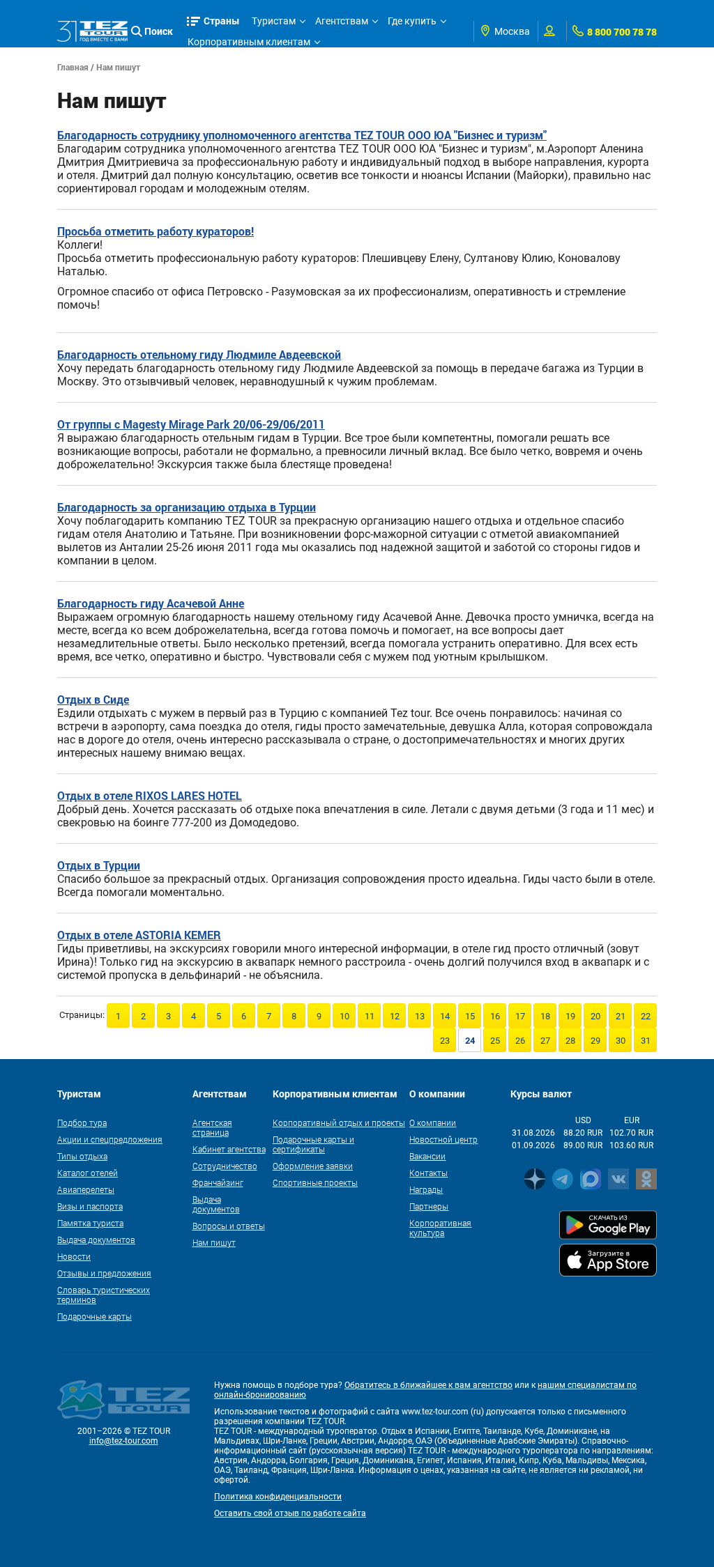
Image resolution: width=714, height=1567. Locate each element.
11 (369, 1016)
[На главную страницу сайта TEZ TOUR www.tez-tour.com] (92, 32)
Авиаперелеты (85, 1189)
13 (420, 1016)
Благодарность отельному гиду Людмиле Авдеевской (199, 354)
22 (646, 1016)
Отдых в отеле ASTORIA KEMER (139, 934)
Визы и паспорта (90, 1206)
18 (545, 1016)
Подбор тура (82, 1122)
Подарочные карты (94, 1316)
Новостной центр (443, 1139)
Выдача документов (96, 1239)
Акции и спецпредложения (109, 1139)
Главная (73, 66)
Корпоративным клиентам (249, 41)
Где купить (412, 20)
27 (545, 1040)
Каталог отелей (87, 1172)
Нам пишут (214, 1242)
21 (620, 1016)
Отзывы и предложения (104, 1273)
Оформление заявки (313, 1165)
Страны (222, 20)
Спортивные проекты (315, 1182)
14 (445, 1016)
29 (595, 1040)
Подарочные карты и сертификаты (313, 1144)
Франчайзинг (217, 1182)
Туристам (274, 20)
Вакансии (427, 1155)
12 (395, 1016)
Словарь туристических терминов (103, 1294)
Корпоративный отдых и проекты (339, 1122)
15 (470, 1016)
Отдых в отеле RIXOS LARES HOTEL (149, 795)
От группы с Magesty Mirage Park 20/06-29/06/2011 (191, 424)
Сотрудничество (224, 1165)
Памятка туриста (90, 1222)
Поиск (158, 31)
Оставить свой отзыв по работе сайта (290, 1513)
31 (646, 1040)
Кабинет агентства (229, 1149)
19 (570, 1016)
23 (445, 1040)
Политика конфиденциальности (278, 1497)
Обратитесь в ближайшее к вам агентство (428, 1385)
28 (570, 1040)
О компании (432, 1122)
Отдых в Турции (98, 865)
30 (620, 1040)
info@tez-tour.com (123, 1441)
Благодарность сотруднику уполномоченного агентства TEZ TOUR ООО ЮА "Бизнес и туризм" (302, 135)
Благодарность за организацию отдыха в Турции (186, 507)
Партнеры (428, 1206)
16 (495, 1016)
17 (520, 1016)
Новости (74, 1256)
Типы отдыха (82, 1155)
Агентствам (341, 20)
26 (520, 1040)
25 (495, 1040)
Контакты (428, 1172)
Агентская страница (212, 1127)
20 (595, 1016)
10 (344, 1016)
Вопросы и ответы (228, 1225)
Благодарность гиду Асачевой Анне (150, 603)
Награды (426, 1189)
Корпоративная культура (440, 1227)
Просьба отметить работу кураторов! (155, 231)
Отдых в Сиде (93, 699)
